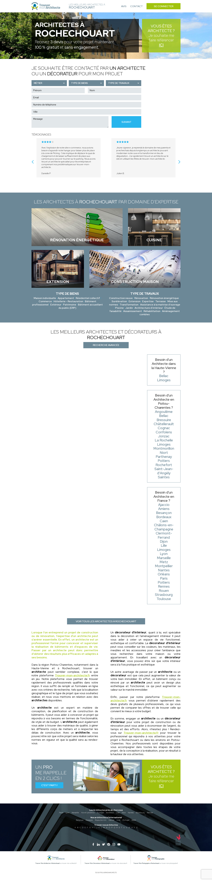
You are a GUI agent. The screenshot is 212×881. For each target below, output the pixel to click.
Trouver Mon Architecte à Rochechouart (47, 863)
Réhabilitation (152, 311)
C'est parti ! (49, 785)
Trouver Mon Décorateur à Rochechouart (97, 863)
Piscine (119, 307)
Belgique (79, 820)
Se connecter (163, 6)
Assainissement (132, 311)
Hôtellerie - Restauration (68, 301)
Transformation (129, 304)
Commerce (45, 301)
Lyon (67, 812)
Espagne (89, 820)
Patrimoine (69, 304)
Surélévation (119, 301)
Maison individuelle (45, 298)
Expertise (148, 301)
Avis (123, 6)
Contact (136, 6)
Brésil (134, 820)
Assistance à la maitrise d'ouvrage (160, 304)
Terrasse (160, 301)
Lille (118, 812)
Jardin (129, 307)
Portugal (125, 820)
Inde (118, 820)
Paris (61, 812)
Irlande (111, 820)
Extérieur (55, 304)
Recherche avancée (106, 345)
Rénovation (141, 298)
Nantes (131, 812)
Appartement (66, 298)
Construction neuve (121, 298)
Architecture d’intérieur (149, 307)
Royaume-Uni (100, 820)
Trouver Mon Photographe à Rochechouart (146, 863)
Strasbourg (140, 812)
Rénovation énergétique (164, 298)
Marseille (75, 812)
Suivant (126, 122)
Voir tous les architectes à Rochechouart (106, 621)
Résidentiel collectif (88, 298)
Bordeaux (110, 812)
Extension (134, 301)
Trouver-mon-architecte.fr (72, 675)
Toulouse (100, 812)
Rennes (150, 812)
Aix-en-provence (88, 812)
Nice (124, 812)
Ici (161, 45)
